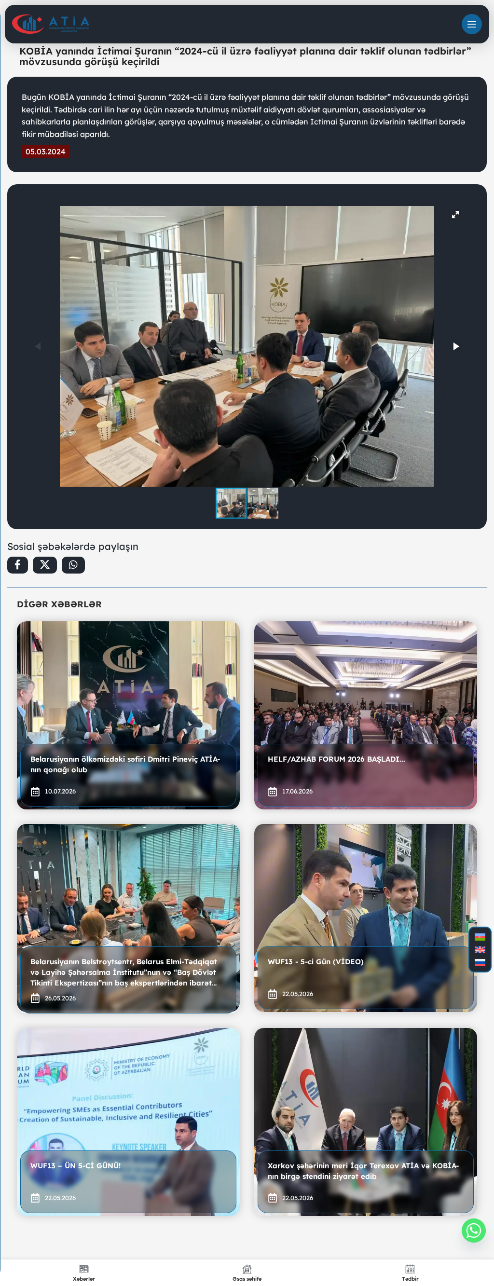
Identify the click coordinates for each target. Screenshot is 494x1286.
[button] (455, 214)
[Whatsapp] (474, 1230)
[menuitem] (480, 937)
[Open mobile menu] (472, 24)
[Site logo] (50, 23)
